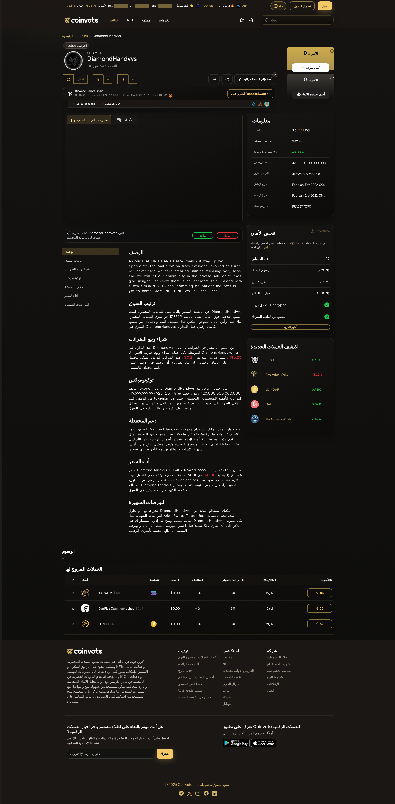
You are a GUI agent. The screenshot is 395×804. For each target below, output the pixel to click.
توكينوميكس (72, 278)
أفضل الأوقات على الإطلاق (196, 677)
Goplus (293, 243)
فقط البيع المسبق (190, 683)
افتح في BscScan (85, 103)
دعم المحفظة (73, 286)
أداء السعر (71, 295)
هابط (227, 235)
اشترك (164, 754)
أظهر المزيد (290, 327)
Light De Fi (272, 389)
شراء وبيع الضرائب (77, 269)
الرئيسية (68, 36)
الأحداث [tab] (128, 120)
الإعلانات (273, 683)
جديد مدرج (185, 670)
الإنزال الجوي (231, 683)
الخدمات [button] (164, 20)
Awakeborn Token (278, 374)
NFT (226, 664)
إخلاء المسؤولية (277, 657)
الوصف (69, 251)
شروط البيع (275, 677)
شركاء (227, 697)
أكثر (266, 247)
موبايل (227, 703)
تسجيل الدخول (302, 6)
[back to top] (386, 795)
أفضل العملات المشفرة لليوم (197, 657)
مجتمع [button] (146, 20)
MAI (268, 404)
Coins (83, 36)
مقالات (227, 657)
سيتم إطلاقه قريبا (190, 690)
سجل (325, 6)
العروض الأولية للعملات (238, 670)
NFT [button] (130, 20)
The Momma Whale (278, 419)
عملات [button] (114, 20)
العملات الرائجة (188, 664)
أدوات (226, 690)
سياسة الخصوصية (279, 670)
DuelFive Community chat (116, 608)
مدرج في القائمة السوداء (194, 697)
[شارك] (227, 79)
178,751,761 (91, 5)
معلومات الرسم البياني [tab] (92, 120)
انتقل (81, 79)
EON (101, 624)
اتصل (270, 690)
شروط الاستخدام (278, 664)
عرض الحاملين (112, 103)
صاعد (203, 235)
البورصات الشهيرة (76, 304)
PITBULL (271, 360)
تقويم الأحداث (232, 677)
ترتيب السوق (73, 260)
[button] (251, 20)
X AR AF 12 (105, 593)
